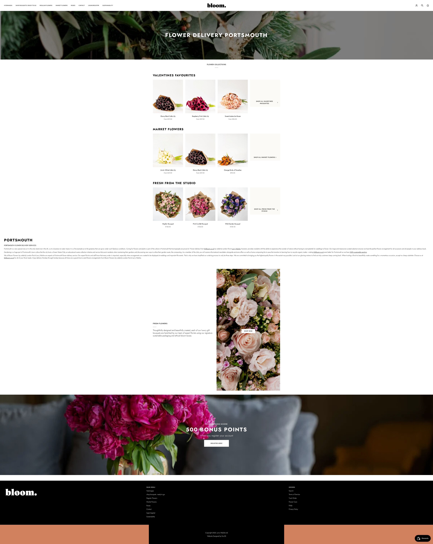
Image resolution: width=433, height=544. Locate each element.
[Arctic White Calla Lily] (168, 150)
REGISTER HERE (216, 443)
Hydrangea (150, 491)
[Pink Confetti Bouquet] (200, 204)
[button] (74, 486)
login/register (150, 513)
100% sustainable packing (358, 252)
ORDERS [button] (292, 487)
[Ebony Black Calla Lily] (168, 96)
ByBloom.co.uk (209, 249)
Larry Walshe (236, 249)
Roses (148, 505)
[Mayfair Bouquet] (168, 204)
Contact (149, 509)
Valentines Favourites (174, 75)
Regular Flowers (151, 498)
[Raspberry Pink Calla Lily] (200, 96)
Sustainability (150, 516)
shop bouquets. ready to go (155, 494)
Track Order (293, 498)
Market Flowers (168, 129)
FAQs (290, 505)
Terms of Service (294, 494)
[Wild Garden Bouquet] (233, 204)
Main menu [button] (150, 487)
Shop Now (248, 331)
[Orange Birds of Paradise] (233, 150)
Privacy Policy (293, 509)
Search (291, 491)
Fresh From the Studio (174, 183)
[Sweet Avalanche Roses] (233, 96)
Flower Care (293, 502)
